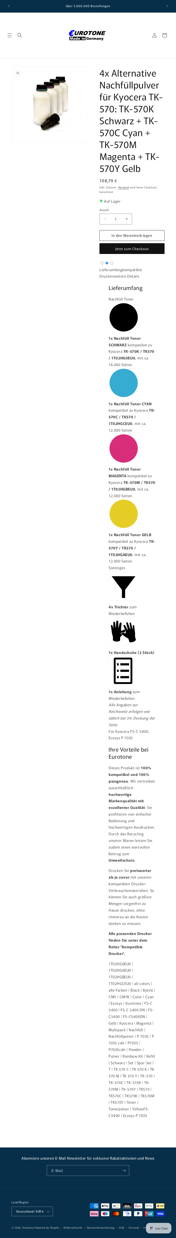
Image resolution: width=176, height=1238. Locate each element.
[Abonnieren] (124, 1170)
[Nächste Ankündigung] (167, 6)
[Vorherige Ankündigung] (9, 6)
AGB (121, 1227)
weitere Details (126, 276)
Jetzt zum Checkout (132, 248)
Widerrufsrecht (72, 1227)
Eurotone (28, 1227)
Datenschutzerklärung (101, 1227)
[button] (10, 35)
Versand (123, 187)
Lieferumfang (110, 269)
